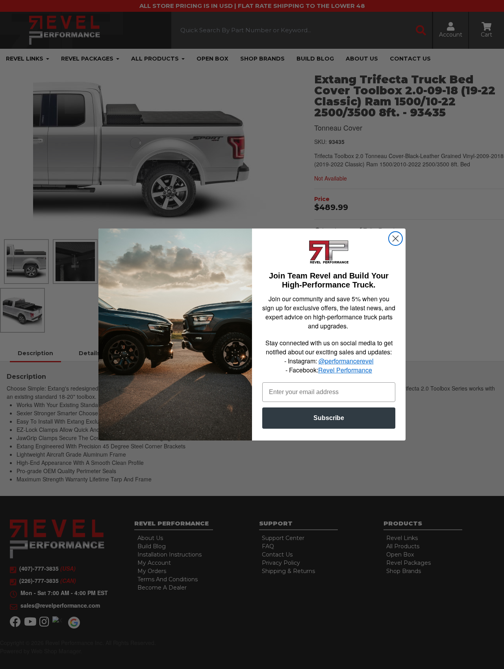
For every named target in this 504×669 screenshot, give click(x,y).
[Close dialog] (395, 238)
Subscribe (328, 418)
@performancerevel (346, 360)
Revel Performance (345, 369)
